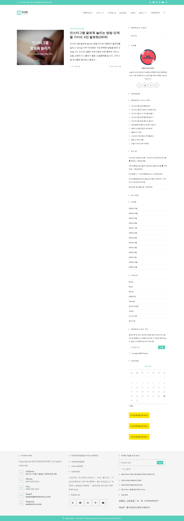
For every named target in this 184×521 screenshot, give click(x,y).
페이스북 (132, 321)
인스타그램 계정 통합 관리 (140, 106)
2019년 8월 (133, 223)
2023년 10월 (133, 213)
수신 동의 (126, 469)
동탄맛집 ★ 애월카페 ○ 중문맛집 (140, 187)
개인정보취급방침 (77, 461)
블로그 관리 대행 (137, 140)
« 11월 (131, 406)
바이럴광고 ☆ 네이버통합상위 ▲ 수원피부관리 (146, 174)
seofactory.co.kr (34, 504)
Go (160, 463)
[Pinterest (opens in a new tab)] (156, 2)
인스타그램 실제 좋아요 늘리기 (142, 121)
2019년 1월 (133, 257)
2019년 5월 (133, 238)
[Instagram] (150, 85)
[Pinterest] (156, 85)
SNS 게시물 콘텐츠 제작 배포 (141, 128)
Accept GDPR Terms (140, 353)
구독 (161, 347)
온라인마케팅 (134, 306)
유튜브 (131, 311)
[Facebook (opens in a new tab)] (153, 2)
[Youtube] (103, 502)
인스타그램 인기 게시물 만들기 (142, 113)
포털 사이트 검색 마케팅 (140, 143)
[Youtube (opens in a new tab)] (163, 2)
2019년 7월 (133, 228)
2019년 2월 (133, 252)
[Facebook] (145, 85)
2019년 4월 (133, 242)
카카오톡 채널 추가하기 (139, 415)
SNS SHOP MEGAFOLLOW (131, 485)
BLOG (72, 29)
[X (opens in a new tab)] (150, 2)
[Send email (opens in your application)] (166, 2)
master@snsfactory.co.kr (38, 496)
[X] (139, 85)
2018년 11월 (133, 267)
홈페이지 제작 (136, 132)
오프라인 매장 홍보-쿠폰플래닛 (142, 136)
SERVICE (132, 296)
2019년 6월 (133, 233)
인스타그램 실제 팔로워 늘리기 (142, 117)
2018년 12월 (133, 262)
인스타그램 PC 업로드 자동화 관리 (143, 110)
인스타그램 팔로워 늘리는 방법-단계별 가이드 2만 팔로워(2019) (95, 35)
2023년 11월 (133, 208)
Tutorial (132, 301)
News (131, 291)
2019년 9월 (133, 218)
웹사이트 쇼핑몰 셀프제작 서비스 (133, 489)
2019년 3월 (133, 247)
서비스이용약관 (77, 466)
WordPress (116, 518)
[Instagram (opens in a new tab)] (159, 2)
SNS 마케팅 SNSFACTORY (131, 480)
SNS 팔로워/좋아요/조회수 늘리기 (143, 125)
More (131, 287)
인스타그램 (80, 29)
